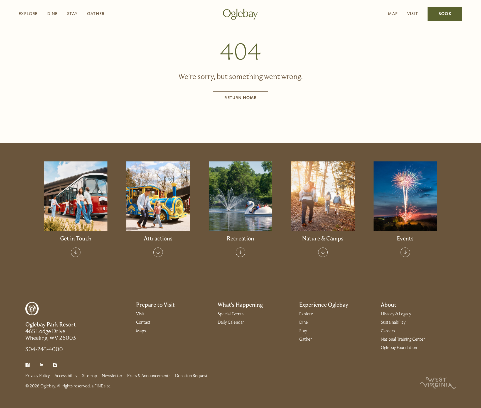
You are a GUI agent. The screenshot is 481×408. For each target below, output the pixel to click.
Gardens (323, 176)
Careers (388, 331)
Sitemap (89, 376)
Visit (412, 14)
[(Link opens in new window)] (27, 365)
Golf (240, 176)
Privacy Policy (37, 376)
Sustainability (393, 323)
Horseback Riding (323, 188)
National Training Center (403, 339)
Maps (141, 331)
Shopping (158, 199)
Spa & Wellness (158, 188)
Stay (72, 14)
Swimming (240, 188)
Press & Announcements (148, 376)
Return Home (240, 98)
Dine (52, 14)
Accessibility (66, 376)
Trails (322, 199)
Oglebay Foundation (399, 348)
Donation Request (191, 376)
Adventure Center (240, 210)
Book (444, 14)
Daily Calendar (405, 188)
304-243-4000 (44, 350)
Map (393, 14)
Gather (95, 14)
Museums (158, 210)
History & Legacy (396, 314)
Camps (323, 210)
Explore (28, 14)
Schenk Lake (240, 199)
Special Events (405, 176)
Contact (76, 188)
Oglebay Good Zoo (158, 176)
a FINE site (101, 386)
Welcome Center (76, 176)
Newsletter (112, 376)
